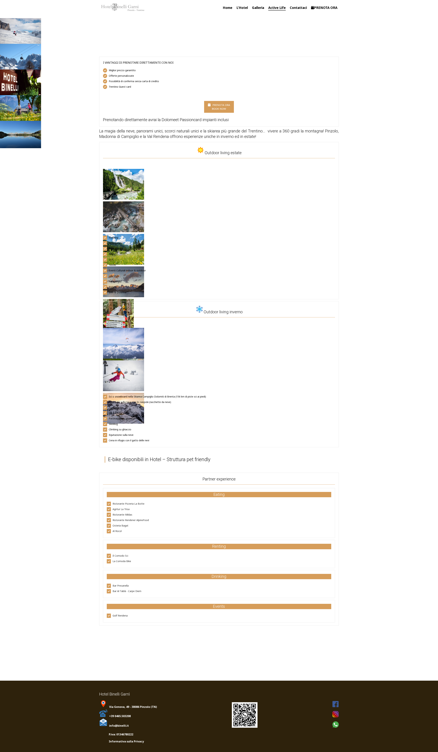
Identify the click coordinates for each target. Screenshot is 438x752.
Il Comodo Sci (120, 555)
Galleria (258, 7)
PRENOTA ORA (325, 7)
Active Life (277, 7)
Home (227, 7)
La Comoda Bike (122, 561)
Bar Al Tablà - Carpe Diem (127, 591)
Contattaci (298, 7)
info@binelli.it (119, 726)
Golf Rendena (120, 615)
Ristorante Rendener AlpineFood (131, 520)
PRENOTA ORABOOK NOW (221, 106)
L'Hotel (242, 7)
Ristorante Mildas (122, 514)
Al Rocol (117, 531)
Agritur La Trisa (121, 509)
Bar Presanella (121, 585)
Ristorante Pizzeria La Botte (128, 503)
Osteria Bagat (120, 525)
